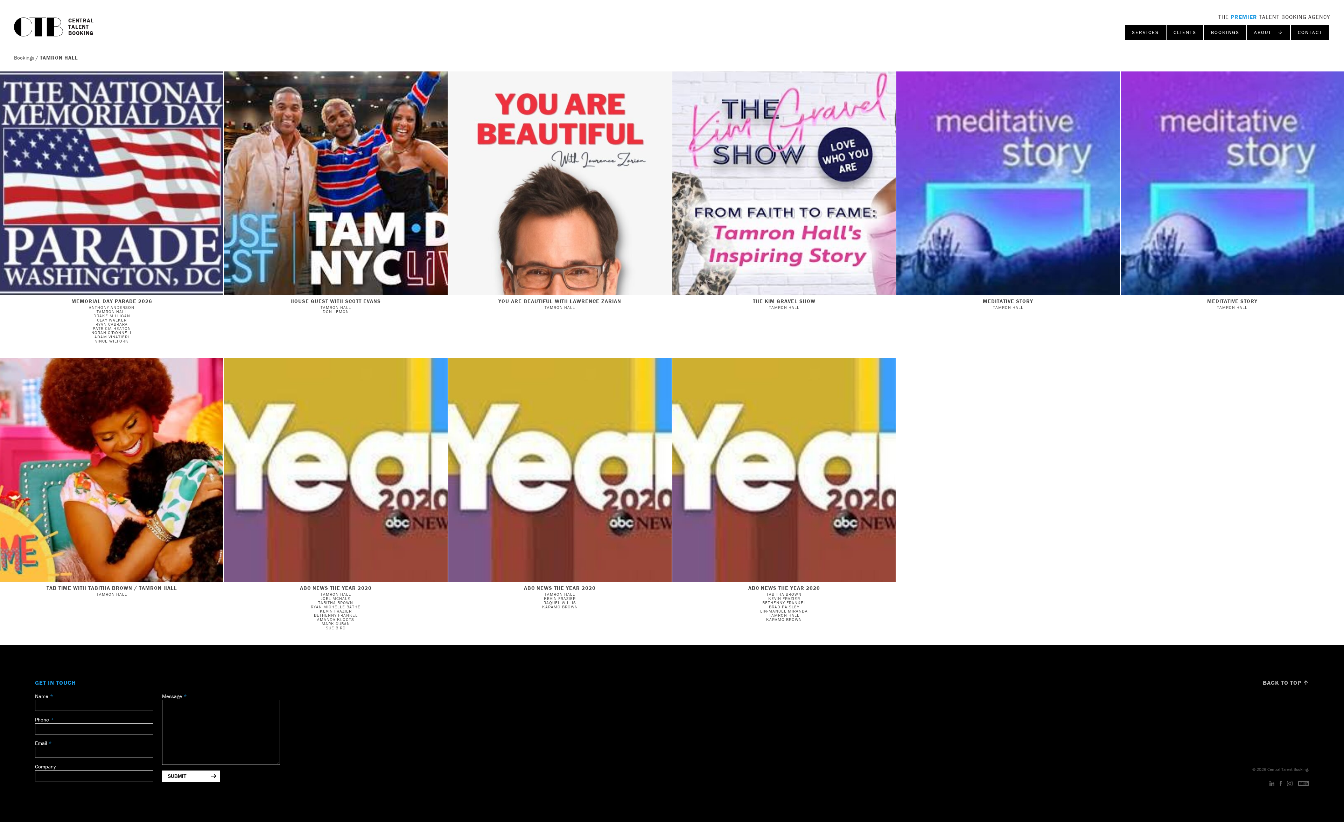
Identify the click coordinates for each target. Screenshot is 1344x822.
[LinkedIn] (1272, 784)
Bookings (1225, 32)
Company (45, 766)
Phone (42, 719)
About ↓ (1268, 32)
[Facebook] (1281, 784)
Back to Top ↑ (1286, 682)
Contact (1310, 32)
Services (1145, 32)
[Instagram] (1290, 784)
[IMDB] (1303, 784)
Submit (177, 776)
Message (172, 696)
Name (41, 696)
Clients (1185, 32)
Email (41, 743)
